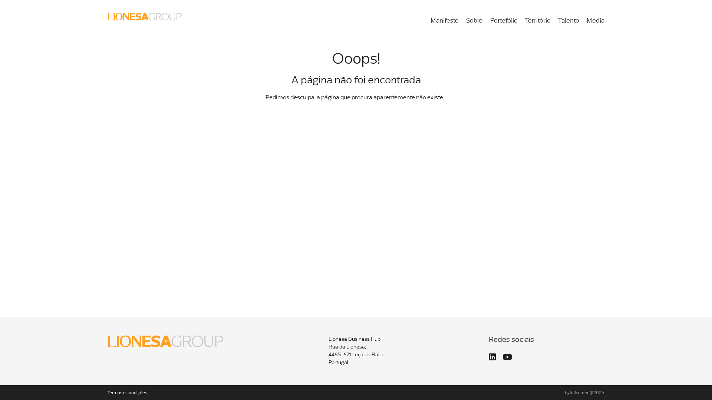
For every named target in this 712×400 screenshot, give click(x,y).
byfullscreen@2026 (584, 393)
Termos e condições (127, 393)
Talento (568, 21)
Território (538, 21)
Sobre (474, 21)
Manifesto (445, 21)
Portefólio (504, 21)
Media (595, 21)
